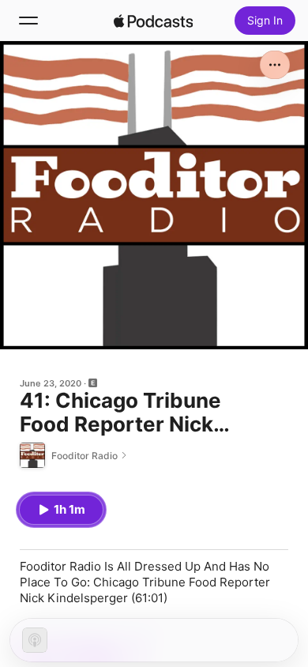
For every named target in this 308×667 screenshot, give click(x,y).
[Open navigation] (28, 20)
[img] (153, 20)
